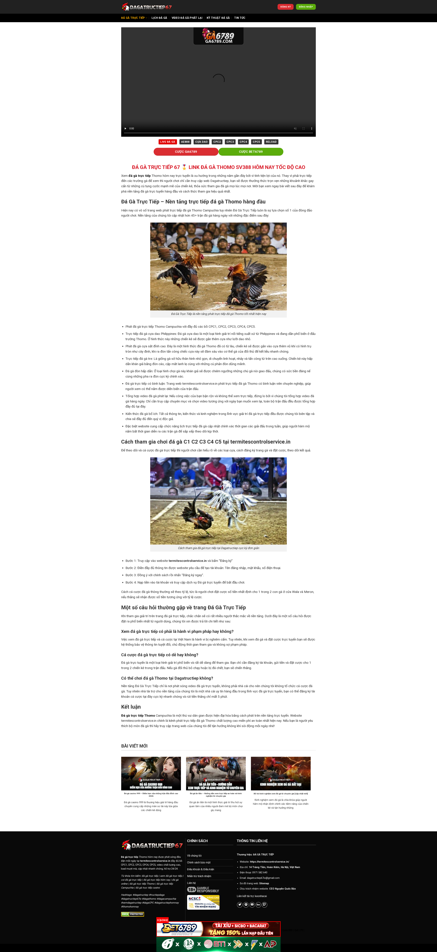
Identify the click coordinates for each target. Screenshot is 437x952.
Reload (271, 141)
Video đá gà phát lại (187, 17)
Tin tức (239, 17)
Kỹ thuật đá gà (218, 17)
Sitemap (264, 883)
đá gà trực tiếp (140, 176)
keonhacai (261, 896)
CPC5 (256, 141)
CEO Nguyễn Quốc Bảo (282, 888)
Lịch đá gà (159, 17)
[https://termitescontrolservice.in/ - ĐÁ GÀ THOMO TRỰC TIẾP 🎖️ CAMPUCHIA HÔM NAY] (146, 7)
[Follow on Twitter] (240, 905)
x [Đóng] (162, 920)
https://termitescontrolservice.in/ (269, 861)
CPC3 (230, 141)
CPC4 (243, 141)
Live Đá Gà (167, 141)
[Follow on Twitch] (264, 905)
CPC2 (217, 141)
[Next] (311, 788)
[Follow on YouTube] (252, 905)
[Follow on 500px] (258, 905)
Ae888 (185, 141)
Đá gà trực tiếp (133, 17)
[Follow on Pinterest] (246, 905)
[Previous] (120, 788)
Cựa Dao (201, 141)
